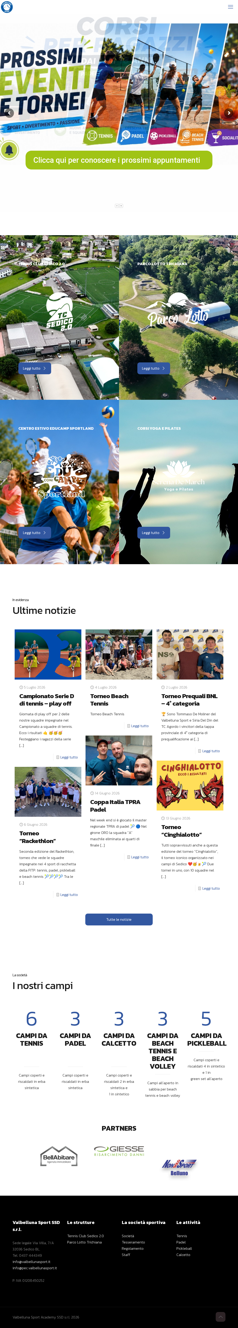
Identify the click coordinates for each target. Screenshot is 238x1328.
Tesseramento (133, 1242)
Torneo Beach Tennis (109, 699)
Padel (181, 1242)
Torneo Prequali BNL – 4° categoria (189, 699)
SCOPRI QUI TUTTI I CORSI (119, 155)
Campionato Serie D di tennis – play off (46, 699)
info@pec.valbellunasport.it (35, 1268)
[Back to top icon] (220, 1317)
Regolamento (133, 1248)
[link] (59, 311)
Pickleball (184, 1248)
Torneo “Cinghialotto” (181, 830)
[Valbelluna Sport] (7, 7)
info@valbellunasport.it (31, 1261)
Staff (126, 1254)
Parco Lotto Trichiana (84, 1242)
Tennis (181, 1236)
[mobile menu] (231, 7)
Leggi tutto (69, 757)
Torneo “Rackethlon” (37, 837)
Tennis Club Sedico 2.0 (85, 1236)
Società (128, 1236)
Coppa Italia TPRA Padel (115, 805)
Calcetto (183, 1254)
